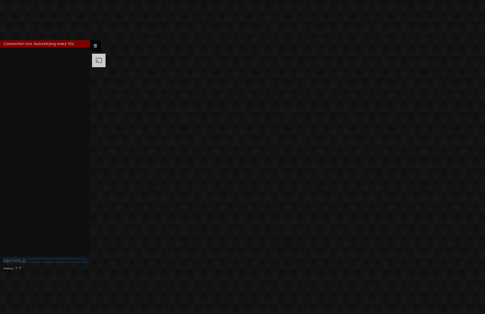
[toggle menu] (95, 45)
